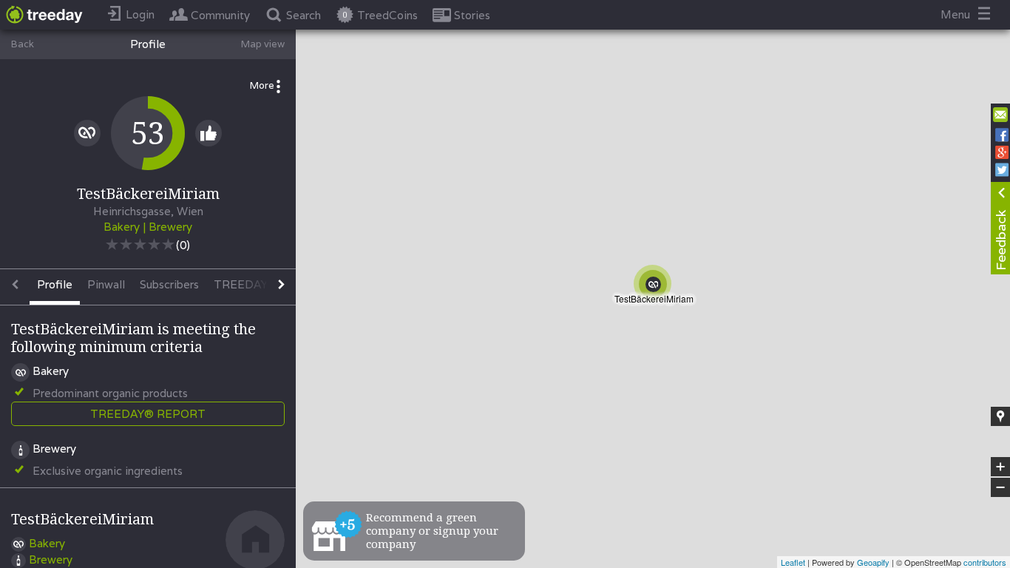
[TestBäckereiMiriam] (657, 288)
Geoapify (873, 562)
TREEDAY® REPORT (148, 414)
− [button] (1001, 488)
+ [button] (1001, 467)
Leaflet (793, 562)
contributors (984, 562)
